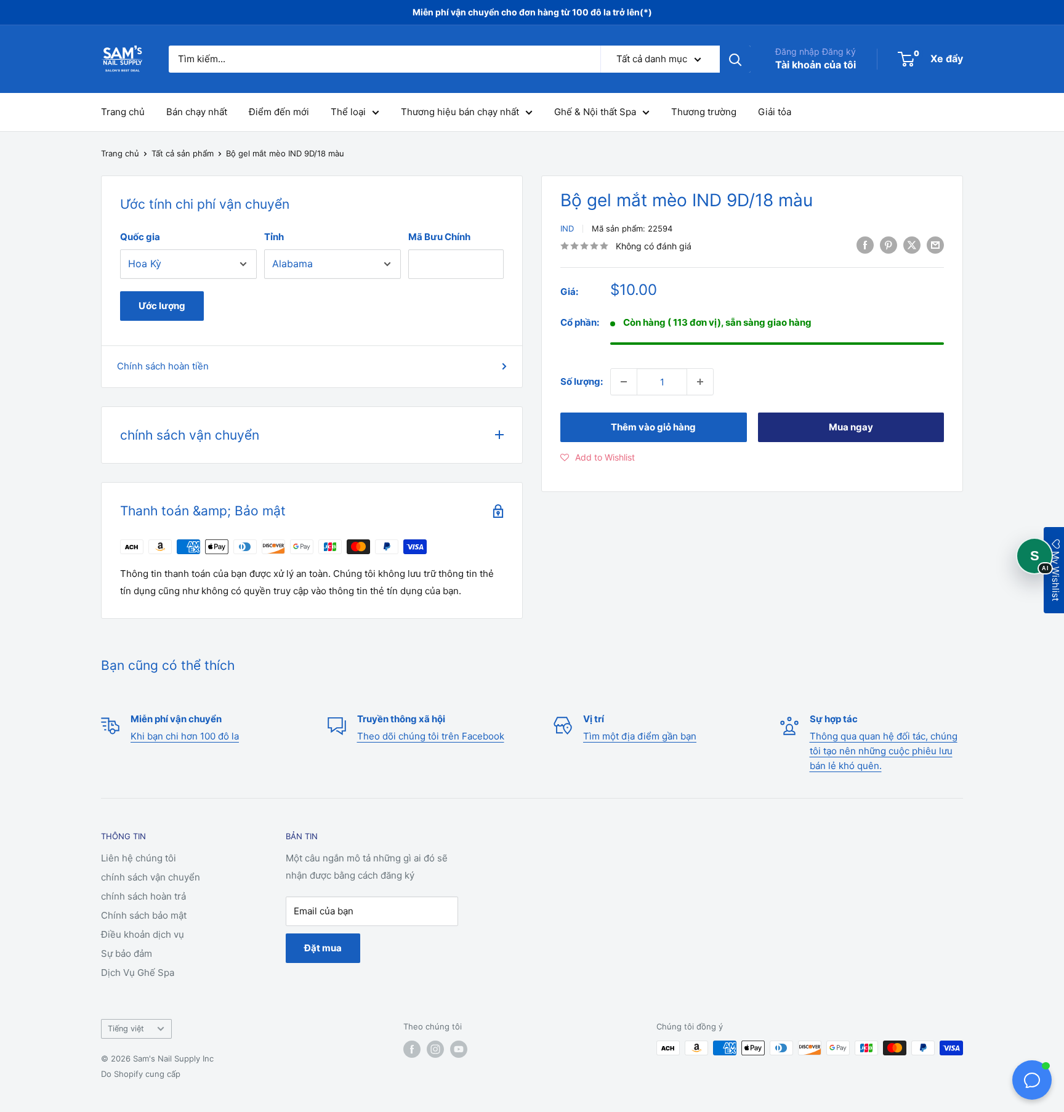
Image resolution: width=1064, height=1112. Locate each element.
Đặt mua (323, 948)
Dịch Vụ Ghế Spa (137, 972)
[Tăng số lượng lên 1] (700, 382)
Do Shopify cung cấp (140, 1074)
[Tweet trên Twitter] (912, 245)
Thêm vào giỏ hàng (653, 427)
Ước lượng (162, 306)
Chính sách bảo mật (144, 915)
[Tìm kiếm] (735, 59)
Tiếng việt (126, 1028)
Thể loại (348, 112)
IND (567, 228)
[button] (597, 457)
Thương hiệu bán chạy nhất (460, 112)
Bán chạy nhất (196, 112)
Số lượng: (581, 381)
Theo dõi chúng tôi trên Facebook (430, 736)
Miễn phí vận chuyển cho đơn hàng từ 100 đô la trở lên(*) (532, 12)
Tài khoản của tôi (815, 64)
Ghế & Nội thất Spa (595, 112)
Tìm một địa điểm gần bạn (639, 736)
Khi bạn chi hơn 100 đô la (185, 736)
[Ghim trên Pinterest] (888, 245)
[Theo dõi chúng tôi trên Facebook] (412, 1049)
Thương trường (703, 112)
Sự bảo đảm (126, 953)
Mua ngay (851, 427)
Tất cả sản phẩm (182, 153)
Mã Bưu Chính (439, 237)
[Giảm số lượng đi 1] (624, 382)
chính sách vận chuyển (150, 877)
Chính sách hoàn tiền (163, 366)
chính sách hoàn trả (143, 896)
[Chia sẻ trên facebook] (865, 245)
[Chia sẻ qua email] (935, 245)
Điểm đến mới (279, 112)
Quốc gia (140, 237)
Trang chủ (123, 112)
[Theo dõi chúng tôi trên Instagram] (435, 1049)
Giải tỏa (774, 112)
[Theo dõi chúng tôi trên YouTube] (458, 1049)
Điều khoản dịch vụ (142, 934)
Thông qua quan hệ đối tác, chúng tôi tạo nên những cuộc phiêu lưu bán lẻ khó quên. (883, 751)
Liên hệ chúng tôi (138, 858)
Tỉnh (274, 237)
